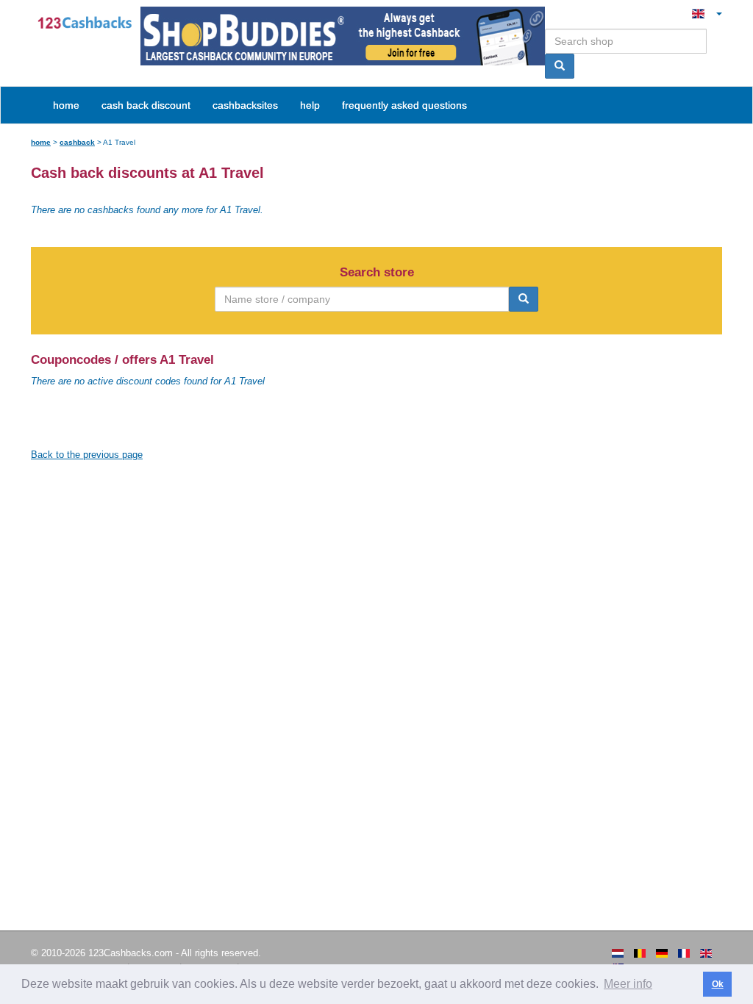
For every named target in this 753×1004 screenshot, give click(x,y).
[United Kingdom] (706, 953)
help (310, 105)
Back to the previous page (87, 454)
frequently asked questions (404, 105)
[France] (684, 953)
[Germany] (662, 953)
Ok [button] (718, 984)
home (66, 105)
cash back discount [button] (145, 105)
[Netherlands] (618, 953)
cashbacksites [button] (245, 105)
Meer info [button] (628, 984)
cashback (77, 142)
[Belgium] (640, 953)
